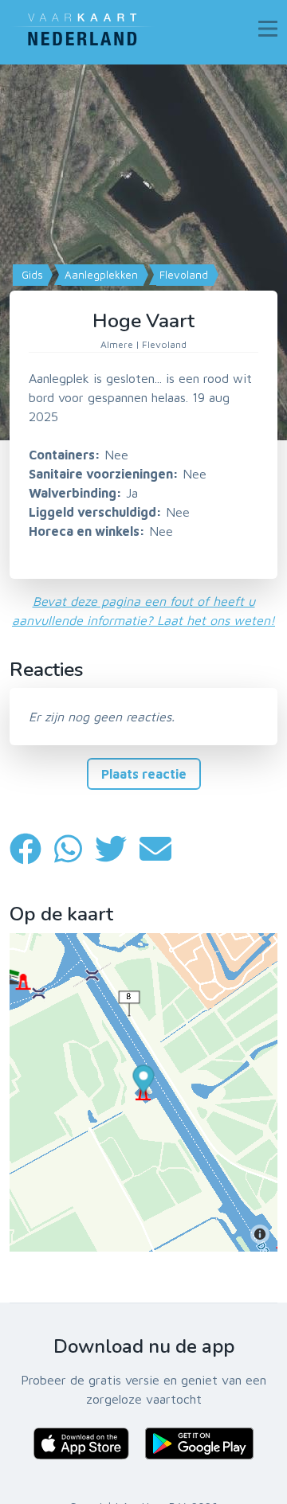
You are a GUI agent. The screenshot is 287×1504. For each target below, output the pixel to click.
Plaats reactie (144, 774)
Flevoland (182, 274)
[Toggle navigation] (267, 29)
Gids (30, 274)
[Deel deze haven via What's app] (74, 849)
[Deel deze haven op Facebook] (32, 849)
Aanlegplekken (99, 274)
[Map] (143, 252)
